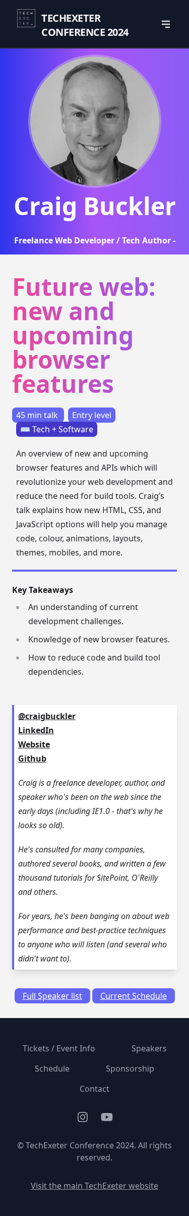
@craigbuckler (47, 716)
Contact (94, 1088)
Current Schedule (133, 995)
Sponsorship (130, 1068)
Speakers (149, 1048)
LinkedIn (36, 730)
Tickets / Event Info (59, 1048)
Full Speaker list (52, 995)
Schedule (52, 1068)
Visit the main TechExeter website (94, 1185)
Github (32, 758)
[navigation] (166, 24)
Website (34, 744)
